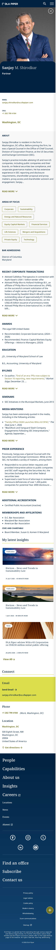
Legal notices (28, 898)
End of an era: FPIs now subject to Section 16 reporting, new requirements (27, 377)
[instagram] (28, 837)
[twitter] (43, 837)
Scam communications (28, 918)
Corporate (9, 209)
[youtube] (35, 847)
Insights (9, 786)
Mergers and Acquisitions (34, 232)
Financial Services (39, 224)
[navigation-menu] (52, 4)
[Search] (45, 4)
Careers (9, 794)
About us (10, 777)
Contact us (12, 879)
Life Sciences (10, 232)
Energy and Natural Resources (18, 216)
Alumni (6, 824)
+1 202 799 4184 (9, 113)
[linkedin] (20, 847)
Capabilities (13, 768)
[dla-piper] (10, 3)
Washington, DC (11, 122)
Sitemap (26, 925)
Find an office (15, 863)
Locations (7, 802)
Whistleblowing (28, 913)
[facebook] (12, 837)
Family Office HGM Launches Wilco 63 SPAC (27, 422)
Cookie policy (28, 903)
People (8, 760)
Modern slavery (28, 908)
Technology (29, 239)
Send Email (8, 689)
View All (7, 659)
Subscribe (11, 871)
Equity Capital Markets (14, 224)
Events (5, 816)
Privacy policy (28, 893)
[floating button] (50, 910)
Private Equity (10, 239)
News (5, 809)
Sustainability (26, 209)
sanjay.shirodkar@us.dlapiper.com (17, 102)
